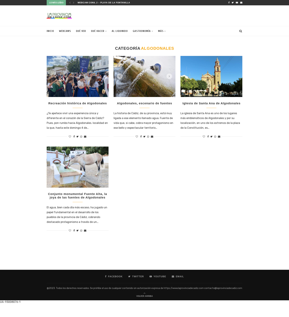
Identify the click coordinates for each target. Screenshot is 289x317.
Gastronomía (142, 31)
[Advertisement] (181, 15)
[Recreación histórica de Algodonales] (78, 76)
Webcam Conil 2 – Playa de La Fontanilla (104, 3)
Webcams (65, 31)
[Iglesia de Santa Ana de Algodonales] (211, 76)
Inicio (50, 31)
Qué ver (81, 31)
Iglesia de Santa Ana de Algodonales (211, 103)
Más (160, 31)
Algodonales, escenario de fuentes (144, 103)
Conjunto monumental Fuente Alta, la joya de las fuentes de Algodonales (77, 195)
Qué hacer (97, 31)
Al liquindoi (120, 31)
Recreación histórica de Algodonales (77, 103)
